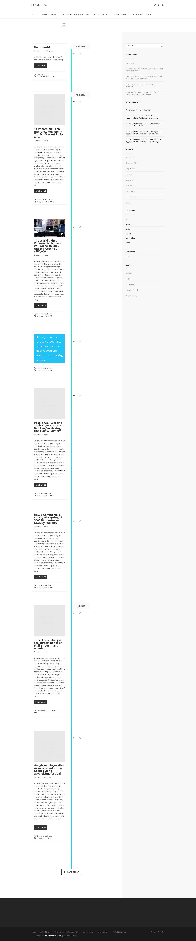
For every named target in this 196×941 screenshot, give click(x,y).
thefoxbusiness (134, 116)
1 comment (41, 74)
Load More (73, 872)
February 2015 (131, 197)
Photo (46, 141)
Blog (142, 25)
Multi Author (130, 238)
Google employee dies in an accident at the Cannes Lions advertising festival (49, 769)
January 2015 (130, 203)
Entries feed (130, 284)
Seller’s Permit (120, 14)
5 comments (41, 711)
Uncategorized (49, 51)
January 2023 (130, 157)
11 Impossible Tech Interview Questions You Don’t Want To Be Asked (48, 133)
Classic (128, 220)
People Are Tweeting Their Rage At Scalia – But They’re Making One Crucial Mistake (48, 427)
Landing (129, 233)
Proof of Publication (141, 14)
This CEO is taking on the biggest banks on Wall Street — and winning (48, 644)
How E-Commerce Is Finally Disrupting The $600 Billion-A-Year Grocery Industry (49, 519)
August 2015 (130, 169)
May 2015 (129, 180)
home (46, 652)
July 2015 (129, 174)
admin (38, 51)
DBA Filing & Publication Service (75, 14)
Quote (128, 247)
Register (129, 273)
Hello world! (42, 47)
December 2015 (132, 163)
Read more (41, 66)
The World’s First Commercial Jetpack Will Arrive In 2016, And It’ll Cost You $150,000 (47, 246)
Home (34, 14)
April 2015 (129, 186)
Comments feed (132, 290)
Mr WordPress (134, 110)
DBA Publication (48, 14)
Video (46, 255)
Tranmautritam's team (53, 936)
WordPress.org (131, 296)
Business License (101, 14)
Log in (128, 279)
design (46, 527)
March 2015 (130, 191)
